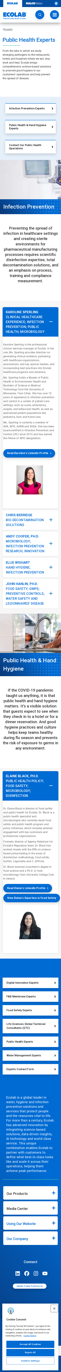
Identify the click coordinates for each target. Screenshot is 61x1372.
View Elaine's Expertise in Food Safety (31, 897)
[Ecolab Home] (13, 15)
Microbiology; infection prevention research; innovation (25, 543)
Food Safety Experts (19, 1010)
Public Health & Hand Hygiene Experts (27, 127)
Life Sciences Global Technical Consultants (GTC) (26, 1025)
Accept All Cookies (30, 1344)
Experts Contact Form (20, 1069)
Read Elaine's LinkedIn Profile (26, 888)
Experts (8, 29)
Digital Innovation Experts (23, 982)
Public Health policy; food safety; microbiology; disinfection (25, 786)
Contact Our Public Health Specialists (25, 147)
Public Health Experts (20, 1041)
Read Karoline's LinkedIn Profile (27, 453)
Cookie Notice (29, 1336)
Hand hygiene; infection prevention (25, 567)
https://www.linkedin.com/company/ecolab (17, 1273)
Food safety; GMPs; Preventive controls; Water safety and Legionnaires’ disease (25, 593)
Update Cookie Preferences (30, 1286)
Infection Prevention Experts (27, 108)
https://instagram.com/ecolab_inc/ (36, 1273)
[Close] (54, 1308)
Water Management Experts (24, 1055)
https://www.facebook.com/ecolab (27, 1273)
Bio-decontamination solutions (25, 520)
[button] (39, 14)
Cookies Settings (30, 1361)
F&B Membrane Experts (21, 996)
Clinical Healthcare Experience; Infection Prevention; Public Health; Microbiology (25, 322)
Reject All (30, 1352)
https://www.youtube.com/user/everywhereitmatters (45, 1273)
